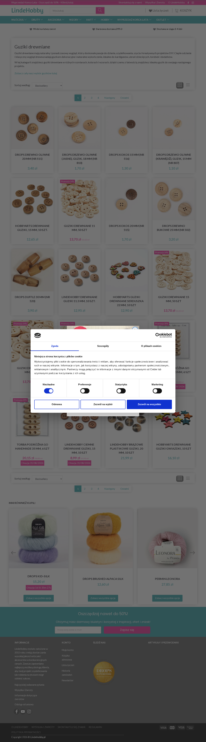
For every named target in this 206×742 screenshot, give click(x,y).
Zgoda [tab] (54, 346)
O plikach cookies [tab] (151, 346)
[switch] (84, 391)
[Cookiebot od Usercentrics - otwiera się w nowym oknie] (158, 335)
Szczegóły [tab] (103, 346)
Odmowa (57, 404)
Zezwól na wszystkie (149, 404)
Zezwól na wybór (103, 404)
